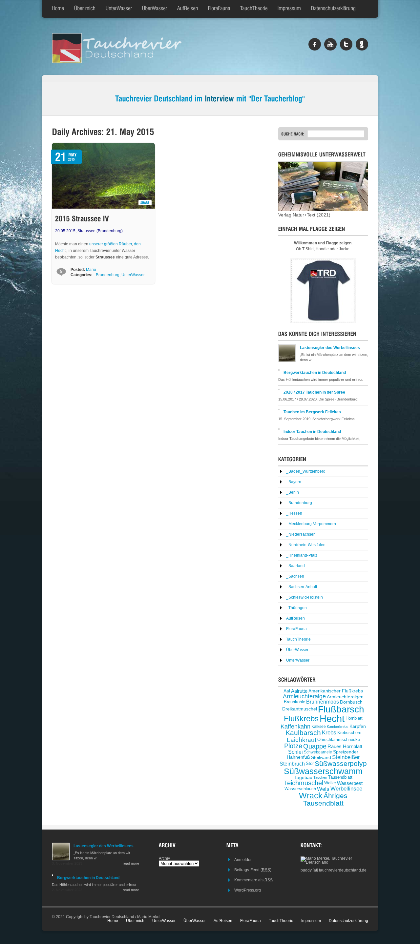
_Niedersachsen (301, 534)
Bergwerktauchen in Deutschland (315, 372)
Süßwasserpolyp (341, 764)
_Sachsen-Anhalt (301, 587)
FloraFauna (296, 628)
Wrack (311, 795)
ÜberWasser (297, 649)
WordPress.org (247, 890)
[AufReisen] (187, 9)
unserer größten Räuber (110, 244)
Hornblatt (354, 718)
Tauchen (320, 778)
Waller (330, 782)
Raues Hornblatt (344, 746)
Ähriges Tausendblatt (325, 799)
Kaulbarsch (303, 733)
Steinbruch (292, 763)
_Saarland (295, 566)
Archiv (164, 858)
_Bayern (293, 482)
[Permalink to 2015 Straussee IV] (82, 219)
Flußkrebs (301, 718)
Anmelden (243, 859)
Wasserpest (350, 783)
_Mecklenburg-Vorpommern (311, 524)
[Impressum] (289, 9)
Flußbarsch (341, 709)
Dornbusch (351, 702)
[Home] (58, 9)
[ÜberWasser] (154, 9)
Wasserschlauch (300, 788)
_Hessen (294, 513)
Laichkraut (301, 739)
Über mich (135, 920)
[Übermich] (85, 9)
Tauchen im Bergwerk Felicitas (312, 412)
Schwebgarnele (318, 752)
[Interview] (219, 98)
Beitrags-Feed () (252, 870)
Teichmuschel (303, 783)
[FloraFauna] (219, 9)
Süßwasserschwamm (323, 771)
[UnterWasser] (119, 9)
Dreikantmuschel (299, 709)
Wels (323, 789)
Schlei (295, 752)
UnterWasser (133, 275)
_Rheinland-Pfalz (301, 555)
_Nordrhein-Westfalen (306, 545)
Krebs (329, 733)
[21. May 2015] (78, 153)
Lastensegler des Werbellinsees (330, 347)
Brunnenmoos (322, 702)
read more (131, 863)
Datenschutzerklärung (348, 920)
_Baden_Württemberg (306, 471)
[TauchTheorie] (254, 9)
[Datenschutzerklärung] (333, 9)
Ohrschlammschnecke (338, 739)
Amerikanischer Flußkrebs (335, 690)
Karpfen (357, 726)
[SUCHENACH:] (294, 133)
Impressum (311, 920)
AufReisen (295, 618)
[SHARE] (145, 202)
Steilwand (321, 757)
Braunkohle (294, 701)
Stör (310, 763)
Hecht (332, 718)
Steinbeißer (346, 757)
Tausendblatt (340, 777)
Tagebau (303, 777)
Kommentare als (253, 880)
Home (112, 920)
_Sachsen (295, 576)
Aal (287, 690)
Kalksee (318, 726)
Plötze (293, 745)
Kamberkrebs (337, 727)
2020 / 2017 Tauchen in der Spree (314, 392)
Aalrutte (299, 691)
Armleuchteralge (304, 696)
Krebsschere (349, 732)
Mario (91, 269)
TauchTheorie (298, 639)
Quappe (314, 746)
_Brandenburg (106, 275)
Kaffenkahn (295, 726)
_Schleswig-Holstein (304, 597)
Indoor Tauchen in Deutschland (312, 431)
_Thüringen (296, 607)
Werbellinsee (346, 789)
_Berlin (292, 492)
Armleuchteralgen (345, 696)
